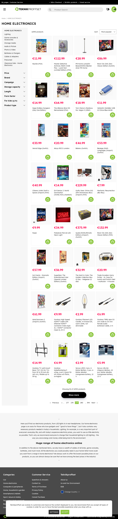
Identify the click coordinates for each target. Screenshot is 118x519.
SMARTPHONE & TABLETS (11, 494)
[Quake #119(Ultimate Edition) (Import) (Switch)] (84, 215)
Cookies (35, 494)
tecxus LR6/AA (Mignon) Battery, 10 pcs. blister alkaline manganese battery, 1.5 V (105, 372)
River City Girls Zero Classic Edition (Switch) (106, 65)
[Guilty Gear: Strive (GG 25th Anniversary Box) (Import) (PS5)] (84, 172)
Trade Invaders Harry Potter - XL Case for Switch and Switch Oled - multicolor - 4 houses (106, 278)
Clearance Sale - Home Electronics (13, 64)
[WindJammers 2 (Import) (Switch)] (41, 301)
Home (4, 18)
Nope (34, 233)
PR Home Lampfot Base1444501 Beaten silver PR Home (84, 66)
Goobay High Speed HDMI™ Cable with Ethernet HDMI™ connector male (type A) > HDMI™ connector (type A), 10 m (62, 325)
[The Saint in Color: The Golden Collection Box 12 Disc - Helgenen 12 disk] (84, 257)
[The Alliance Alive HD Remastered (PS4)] (63, 90)
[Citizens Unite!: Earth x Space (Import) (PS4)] (41, 172)
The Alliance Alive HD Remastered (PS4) (62, 109)
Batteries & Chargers (12, 53)
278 (72, 403)
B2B (62, 487)
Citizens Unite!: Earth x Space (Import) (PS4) (40, 192)
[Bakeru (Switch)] (84, 130)
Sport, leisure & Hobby (12, 497)
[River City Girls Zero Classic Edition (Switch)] (106, 45)
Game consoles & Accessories (11, 39)
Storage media (10, 43)
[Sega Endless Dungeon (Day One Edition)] (41, 90)
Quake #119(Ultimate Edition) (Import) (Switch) (84, 235)
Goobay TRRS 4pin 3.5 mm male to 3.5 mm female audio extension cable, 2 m (105, 323)
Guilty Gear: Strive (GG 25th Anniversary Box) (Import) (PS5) (84, 193)
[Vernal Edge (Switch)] (41, 130)
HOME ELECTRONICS (14, 18)
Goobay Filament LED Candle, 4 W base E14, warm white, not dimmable (84, 323)
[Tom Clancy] (84, 90)
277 (67, 403)
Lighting (7, 34)
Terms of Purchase (39, 487)
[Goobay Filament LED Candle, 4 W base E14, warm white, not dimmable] (84, 301)
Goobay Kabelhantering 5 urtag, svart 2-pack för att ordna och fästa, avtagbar (63, 372)
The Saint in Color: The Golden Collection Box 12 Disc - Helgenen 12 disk (84, 278)
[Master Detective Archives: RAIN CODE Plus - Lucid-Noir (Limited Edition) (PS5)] (63, 45)
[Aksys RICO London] (63, 130)
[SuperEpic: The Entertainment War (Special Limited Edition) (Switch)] (63, 257)
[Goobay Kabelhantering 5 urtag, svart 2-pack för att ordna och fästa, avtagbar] (63, 350)
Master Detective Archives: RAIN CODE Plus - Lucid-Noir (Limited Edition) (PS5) (62, 67)
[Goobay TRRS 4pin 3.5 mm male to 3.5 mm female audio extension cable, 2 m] (106, 301)
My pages (5, 2)
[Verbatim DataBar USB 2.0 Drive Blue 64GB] (106, 90)
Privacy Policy (37, 490)
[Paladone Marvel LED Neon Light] (63, 215)
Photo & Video (10, 50)
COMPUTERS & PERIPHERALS (13, 487)
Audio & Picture (10, 46)
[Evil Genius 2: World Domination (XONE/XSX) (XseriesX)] (63, 172)
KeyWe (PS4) (37, 64)
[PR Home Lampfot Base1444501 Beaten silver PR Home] (84, 45)
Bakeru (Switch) (82, 148)
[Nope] (41, 215)
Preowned (8, 60)
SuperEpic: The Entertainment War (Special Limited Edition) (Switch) (61, 278)
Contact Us (36, 483)
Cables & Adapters (11, 56)
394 (88, 403)
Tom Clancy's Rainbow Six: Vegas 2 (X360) (84, 109)
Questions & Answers (40, 480)
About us (64, 480)
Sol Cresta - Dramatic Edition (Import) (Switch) (40, 277)
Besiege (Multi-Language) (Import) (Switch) (105, 150)
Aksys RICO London (61, 148)
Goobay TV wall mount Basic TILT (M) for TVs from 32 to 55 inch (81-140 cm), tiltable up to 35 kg (41, 372)
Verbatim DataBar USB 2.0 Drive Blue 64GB (106, 109)
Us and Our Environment (70, 483)
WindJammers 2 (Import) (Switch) (39, 321)
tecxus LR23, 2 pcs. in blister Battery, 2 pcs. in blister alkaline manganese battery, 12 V (84, 372)
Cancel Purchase (38, 497)
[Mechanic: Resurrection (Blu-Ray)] (106, 172)
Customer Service (16, 2)
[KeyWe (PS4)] (41, 45)
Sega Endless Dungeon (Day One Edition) (41, 109)
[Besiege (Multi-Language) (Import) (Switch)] (106, 130)
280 (81, 403)
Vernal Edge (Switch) (40, 148)
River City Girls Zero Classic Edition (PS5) (105, 234)
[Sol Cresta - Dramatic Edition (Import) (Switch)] (41, 257)
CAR (4, 480)
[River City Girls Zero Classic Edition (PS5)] (106, 215)
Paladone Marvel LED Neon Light (62, 234)
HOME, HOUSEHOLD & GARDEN (14, 490)
